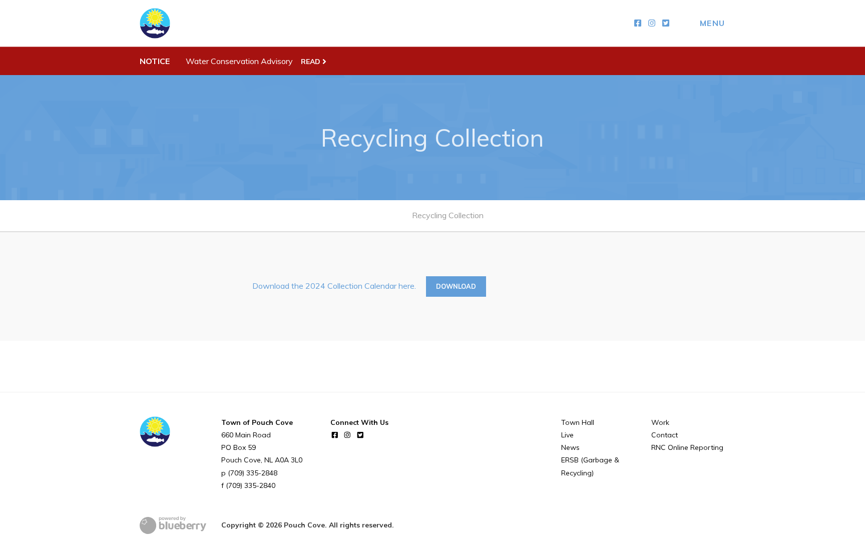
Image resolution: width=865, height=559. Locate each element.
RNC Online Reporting (687, 447)
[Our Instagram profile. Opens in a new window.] (652, 23)
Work (660, 422)
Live (567, 434)
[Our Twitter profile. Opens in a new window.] (666, 23)
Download (456, 286)
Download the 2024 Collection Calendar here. (334, 286)
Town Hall (577, 422)
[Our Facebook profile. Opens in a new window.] (638, 23)
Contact (664, 434)
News (570, 447)
